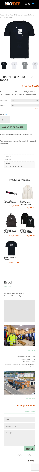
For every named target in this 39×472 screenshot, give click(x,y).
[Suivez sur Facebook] (29, 460)
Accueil (2, 15)
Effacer (37, 109)
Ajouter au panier (13, 127)
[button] (35, 24)
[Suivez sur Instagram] (33, 460)
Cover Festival (10, 15)
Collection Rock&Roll (22, 15)
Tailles (2, 105)
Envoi (29, 448)
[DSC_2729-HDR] (19, 345)
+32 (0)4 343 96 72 (26, 405)
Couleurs (3, 101)
